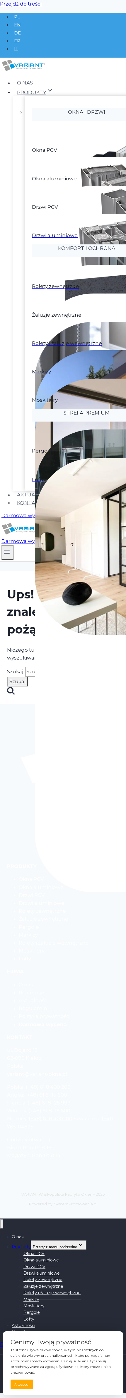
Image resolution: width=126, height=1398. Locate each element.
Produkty (21, 1246)
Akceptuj (21, 1384)
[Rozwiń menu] (7, 552)
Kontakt (29, 502)
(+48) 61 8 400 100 (50, 1118)
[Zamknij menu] (1, 1224)
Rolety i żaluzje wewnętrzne (52, 1292)
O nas (25, 83)
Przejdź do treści (21, 4)
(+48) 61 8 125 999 (49, 1103)
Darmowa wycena (24, 515)
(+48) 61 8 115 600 (46, 1095)
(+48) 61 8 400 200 (48, 1087)
